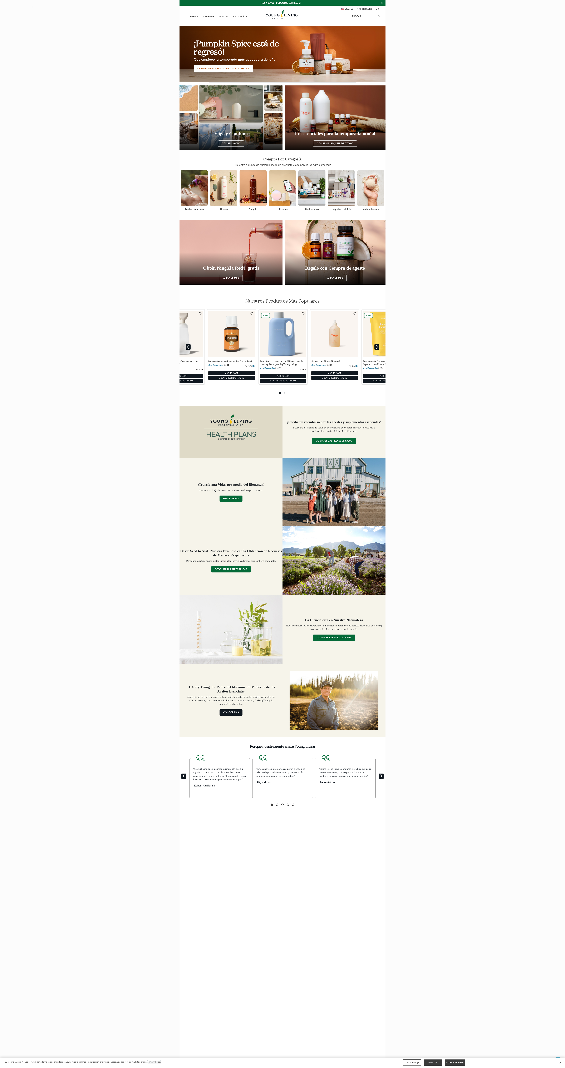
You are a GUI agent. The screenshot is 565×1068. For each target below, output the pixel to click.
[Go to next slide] (377, 347)
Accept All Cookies (455, 1062)
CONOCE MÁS (231, 712)
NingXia (253, 209)
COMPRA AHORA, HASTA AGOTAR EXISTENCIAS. (223, 68)
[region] (282, 1063)
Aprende (209, 16)
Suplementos (312, 209)
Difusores (283, 209)
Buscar (356, 16)
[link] (364, 9)
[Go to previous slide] (188, 347)
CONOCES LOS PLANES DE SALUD (334, 440)
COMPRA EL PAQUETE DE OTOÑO (335, 143)
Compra (192, 16)
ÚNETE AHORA (231, 498)
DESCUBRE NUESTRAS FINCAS (231, 569)
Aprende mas (231, 278)
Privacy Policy (154, 1062)
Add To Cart (231, 373)
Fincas (224, 16)
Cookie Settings (412, 1062)
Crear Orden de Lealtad (231, 378)
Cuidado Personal (371, 209)
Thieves (224, 209)
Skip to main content (35, 7)
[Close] (560, 1062)
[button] (378, 17)
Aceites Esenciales (194, 209)
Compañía (240, 16)
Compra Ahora (231, 143)
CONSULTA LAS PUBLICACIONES (334, 637)
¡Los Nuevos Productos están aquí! (281, 3)
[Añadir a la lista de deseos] (252, 313)
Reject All (432, 1062)
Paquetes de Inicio (341, 209)
